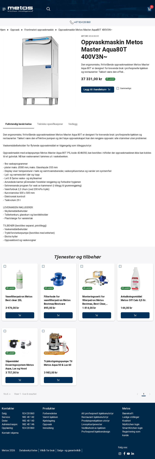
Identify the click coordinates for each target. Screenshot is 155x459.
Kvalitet (126, 420)
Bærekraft (127, 413)
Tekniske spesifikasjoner (50, 124)
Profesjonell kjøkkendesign (95, 431)
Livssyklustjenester (91, 424)
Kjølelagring (49, 420)
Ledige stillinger (130, 417)
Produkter (49, 408)
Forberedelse (50, 413)
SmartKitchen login (132, 428)
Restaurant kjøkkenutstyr (94, 417)
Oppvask (15, 29)
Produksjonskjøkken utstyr (95, 420)
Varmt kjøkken (50, 417)
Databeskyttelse (28, 450)
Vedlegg (72, 124)
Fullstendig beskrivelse (18, 124)
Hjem (2, 29)
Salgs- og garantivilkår (69, 450)
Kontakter (8, 408)
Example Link (120, 453)
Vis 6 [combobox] (5, 394)
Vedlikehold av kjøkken (93, 428)
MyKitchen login (130, 424)
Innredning (48, 428)
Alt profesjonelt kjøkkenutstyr (97, 413)
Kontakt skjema (10, 432)
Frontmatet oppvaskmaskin (39, 29)
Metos (126, 408)
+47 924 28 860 (82, 22)
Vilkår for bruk (47, 450)
